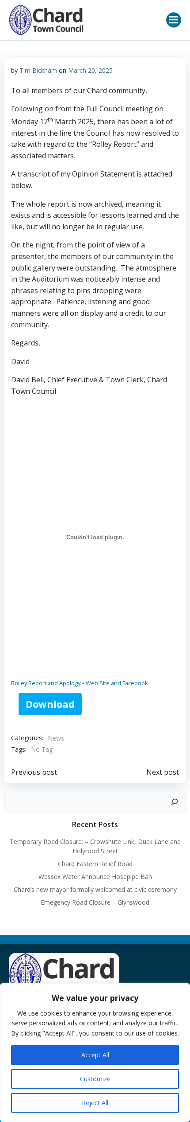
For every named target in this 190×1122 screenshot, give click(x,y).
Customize (95, 1079)
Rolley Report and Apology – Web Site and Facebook (79, 683)
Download (50, 703)
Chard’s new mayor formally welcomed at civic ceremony (95, 889)
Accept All (95, 1055)
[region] (95, 1052)
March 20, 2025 (90, 70)
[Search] (174, 802)
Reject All (95, 1102)
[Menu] (173, 19)
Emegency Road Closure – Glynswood (95, 902)
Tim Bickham (38, 70)
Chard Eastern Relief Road (95, 863)
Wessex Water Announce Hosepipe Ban (95, 876)
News (56, 738)
